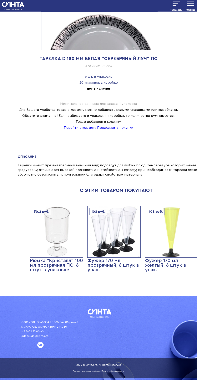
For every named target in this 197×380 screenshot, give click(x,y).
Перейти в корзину (80, 127)
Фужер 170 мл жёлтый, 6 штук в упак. (165, 265)
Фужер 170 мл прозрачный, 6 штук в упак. (113, 265)
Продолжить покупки (115, 127)
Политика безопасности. (112, 371)
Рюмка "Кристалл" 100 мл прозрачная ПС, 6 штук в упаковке (56, 265)
